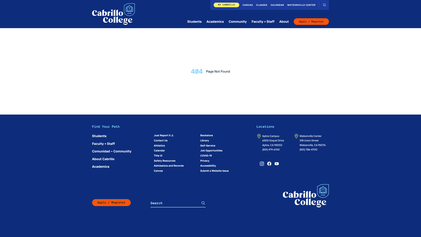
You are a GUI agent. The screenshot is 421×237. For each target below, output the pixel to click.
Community (238, 21)
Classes (261, 4)
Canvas (248, 4)
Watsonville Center (301, 4)
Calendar (277, 4)
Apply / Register (311, 21)
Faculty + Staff (263, 21)
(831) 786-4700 (308, 149)
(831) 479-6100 (271, 149)
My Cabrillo (226, 4)
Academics (215, 21)
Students (194, 21)
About (284, 21)
